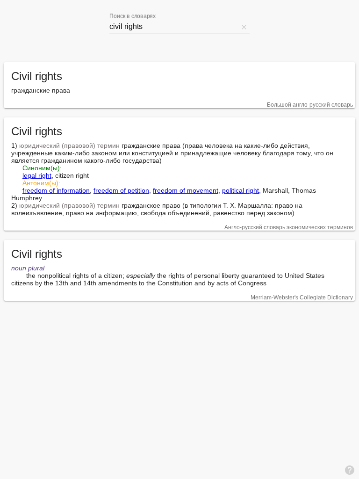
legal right (36, 175)
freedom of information (56, 190)
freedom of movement (185, 190)
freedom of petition (121, 190)
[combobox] (173, 26)
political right (240, 190)
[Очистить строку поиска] (244, 26)
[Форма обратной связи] (349, 469)
